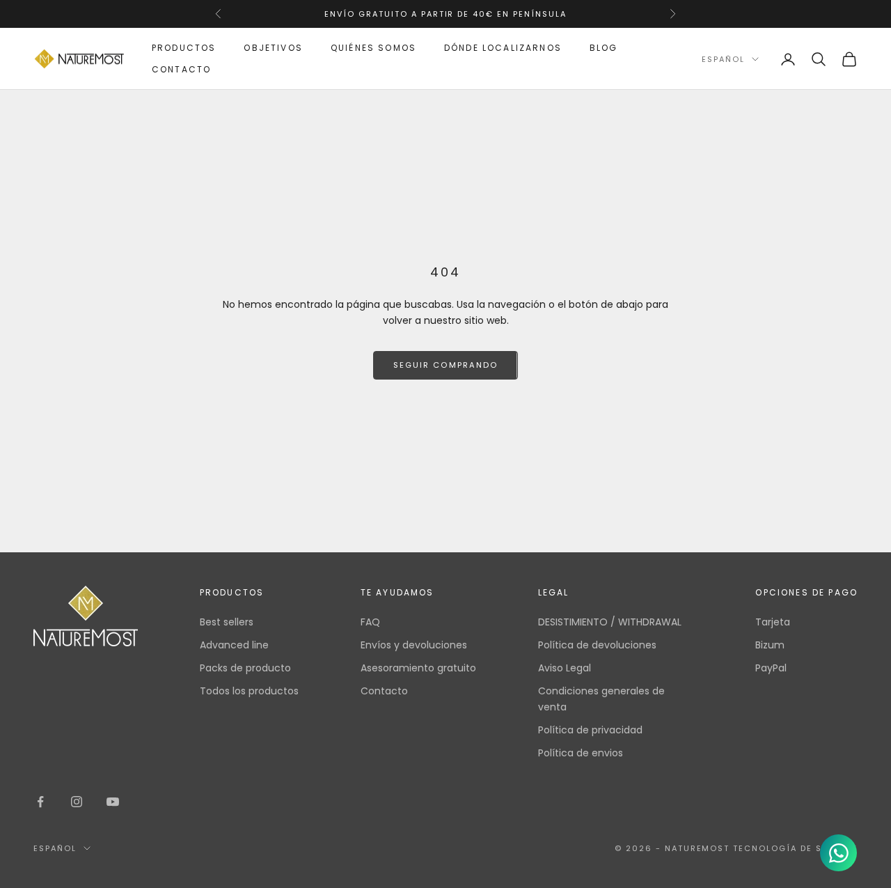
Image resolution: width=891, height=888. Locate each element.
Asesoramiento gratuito (418, 668)
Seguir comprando (445, 365)
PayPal (771, 668)
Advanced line (234, 645)
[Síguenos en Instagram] (77, 802)
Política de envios (580, 753)
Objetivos (273, 48)
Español (723, 59)
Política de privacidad (590, 730)
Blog (604, 48)
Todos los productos (249, 691)
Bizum (769, 645)
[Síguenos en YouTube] (113, 802)
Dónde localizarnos (503, 48)
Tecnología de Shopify (795, 848)
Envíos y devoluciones (414, 645)
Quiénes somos (373, 48)
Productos (184, 48)
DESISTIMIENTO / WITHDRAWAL (609, 622)
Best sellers (226, 622)
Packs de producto (245, 668)
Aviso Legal (564, 668)
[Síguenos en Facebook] (40, 802)
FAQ (370, 622)
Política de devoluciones (597, 645)
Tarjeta (772, 622)
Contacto (181, 69)
